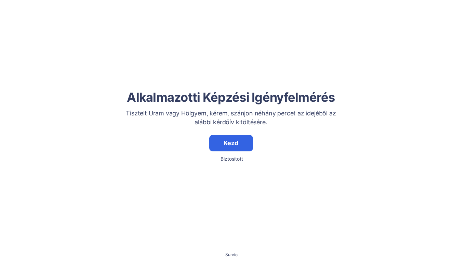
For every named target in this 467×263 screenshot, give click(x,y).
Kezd (231, 143)
